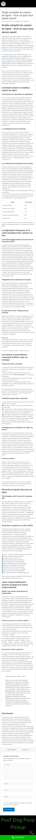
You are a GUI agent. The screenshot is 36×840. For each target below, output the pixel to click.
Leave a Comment (7, 21)
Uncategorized (17, 21)
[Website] (18, 797)
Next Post (26, 749)
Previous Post (11, 749)
